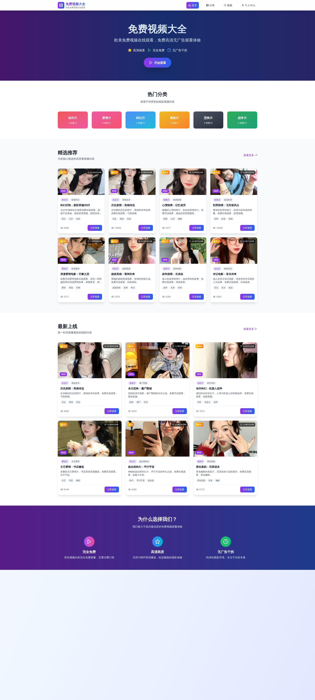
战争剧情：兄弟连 (172, 274)
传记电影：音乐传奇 (225, 274)
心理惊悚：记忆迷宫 (174, 205)
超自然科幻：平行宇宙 (141, 467)
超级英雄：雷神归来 (123, 274)
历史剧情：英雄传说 (123, 205)
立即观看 (94, 227)
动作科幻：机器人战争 (209, 388)
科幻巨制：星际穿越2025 (75, 205)
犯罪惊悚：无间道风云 (226, 205)
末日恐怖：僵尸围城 (140, 388)
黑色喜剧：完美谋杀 (208, 467)
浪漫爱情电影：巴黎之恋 (74, 274)
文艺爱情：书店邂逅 (72, 467)
